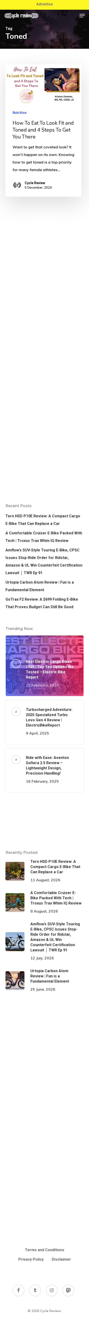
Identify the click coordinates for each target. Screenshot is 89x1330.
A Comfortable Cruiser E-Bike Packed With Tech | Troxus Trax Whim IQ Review (43, 537)
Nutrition (20, 113)
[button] (82, 15)
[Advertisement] (44, 821)
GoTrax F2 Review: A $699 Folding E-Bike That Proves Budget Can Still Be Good (41, 603)
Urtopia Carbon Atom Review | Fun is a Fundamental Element (39, 586)
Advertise (44, 4)
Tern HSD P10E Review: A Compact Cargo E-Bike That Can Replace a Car (42, 520)
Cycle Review (35, 183)
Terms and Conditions (44, 1250)
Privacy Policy (31, 1259)
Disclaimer (61, 1259)
